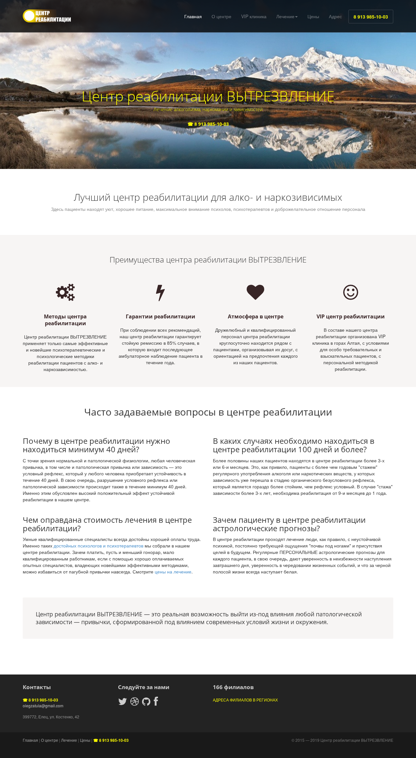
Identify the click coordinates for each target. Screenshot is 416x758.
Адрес (335, 16)
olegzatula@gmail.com (43, 705)
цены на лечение (173, 571)
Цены (313, 16)
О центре (221, 16)
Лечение (285, 16)
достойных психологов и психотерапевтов (98, 545)
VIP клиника (253, 16)
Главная (193, 16)
